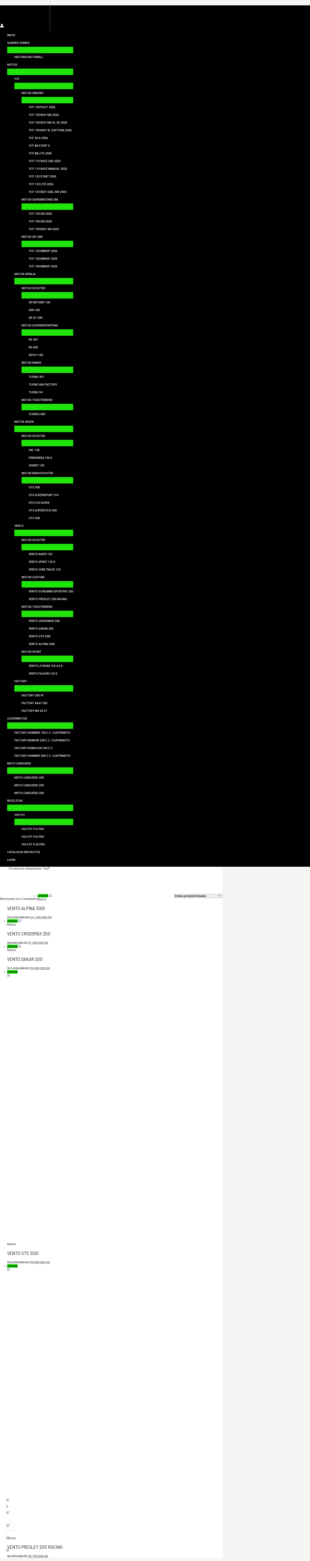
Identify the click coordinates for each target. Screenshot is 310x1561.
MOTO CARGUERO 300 (29, 793)
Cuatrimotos (17, 718)
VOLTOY (19, 815)
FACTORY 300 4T (33, 695)
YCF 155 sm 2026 (40, 213)
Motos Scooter (33, 288)
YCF (17, 79)
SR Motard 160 (39, 302)
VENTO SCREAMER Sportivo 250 (51, 591)
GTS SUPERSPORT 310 (43, 495)
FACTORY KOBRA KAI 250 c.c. (33, 748)
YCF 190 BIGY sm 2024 (44, 229)
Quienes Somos (18, 43)
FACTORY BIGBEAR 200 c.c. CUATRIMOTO (42, 740)
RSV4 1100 (36, 355)
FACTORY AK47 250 (34, 703)
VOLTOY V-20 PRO (33, 844)
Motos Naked (31, 362)
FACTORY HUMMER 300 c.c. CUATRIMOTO (42, 755)
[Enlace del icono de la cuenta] (2, 26)
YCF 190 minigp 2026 (43, 266)
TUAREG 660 (37, 414)
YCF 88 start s (39, 145)
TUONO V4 (36, 392)
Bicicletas (15, 800)
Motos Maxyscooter (37, 473)
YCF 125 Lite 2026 (41, 184)
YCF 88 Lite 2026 (40, 153)
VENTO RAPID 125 (40, 554)
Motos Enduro (33, 93)
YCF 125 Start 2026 (42, 176)
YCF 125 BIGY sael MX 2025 (47, 192)
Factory (20, 681)
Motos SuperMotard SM (40, 199)
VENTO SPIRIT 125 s (42, 562)
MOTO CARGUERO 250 (29, 785)
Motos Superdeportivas (40, 325)
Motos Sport (31, 651)
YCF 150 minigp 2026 (43, 258)
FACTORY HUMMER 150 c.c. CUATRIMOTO (42, 732)
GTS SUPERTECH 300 (43, 510)
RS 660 (33, 347)
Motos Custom (33, 577)
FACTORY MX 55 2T (34, 711)
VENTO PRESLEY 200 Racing (48, 599)
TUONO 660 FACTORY (43, 384)
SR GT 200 (35, 317)
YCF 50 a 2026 (38, 138)
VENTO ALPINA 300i (42, 644)
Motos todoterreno (37, 400)
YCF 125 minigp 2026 (43, 251)
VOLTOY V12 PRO (33, 829)
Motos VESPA (24, 422)
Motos (12, 64)
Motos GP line (32, 237)
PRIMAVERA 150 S (40, 458)
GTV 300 (34, 518)
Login (11, 860)
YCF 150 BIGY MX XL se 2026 (48, 122)
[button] (2, 8)
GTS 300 (34, 487)
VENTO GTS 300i (39, 636)
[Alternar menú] (40, 50)
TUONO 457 (36, 377)
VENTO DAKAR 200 (41, 628)
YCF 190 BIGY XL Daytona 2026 (50, 130)
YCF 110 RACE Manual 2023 (48, 168)
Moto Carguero (19, 763)
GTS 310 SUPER (39, 502)
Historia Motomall (28, 57)
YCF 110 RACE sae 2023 (45, 161)
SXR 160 (34, 310)
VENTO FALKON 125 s (43, 673)
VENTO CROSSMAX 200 (44, 621)
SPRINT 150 (36, 465)
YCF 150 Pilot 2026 (42, 107)
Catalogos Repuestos (23, 852)
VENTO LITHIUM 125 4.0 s (46, 666)
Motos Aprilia (24, 274)
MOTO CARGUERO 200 (29, 777)
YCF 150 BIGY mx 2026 (44, 115)
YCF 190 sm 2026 (40, 221)
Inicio (11, 35)
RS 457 (33, 339)
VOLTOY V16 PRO (33, 836)
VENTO (19, 526)
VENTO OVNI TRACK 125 (44, 569)
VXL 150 (34, 450)
